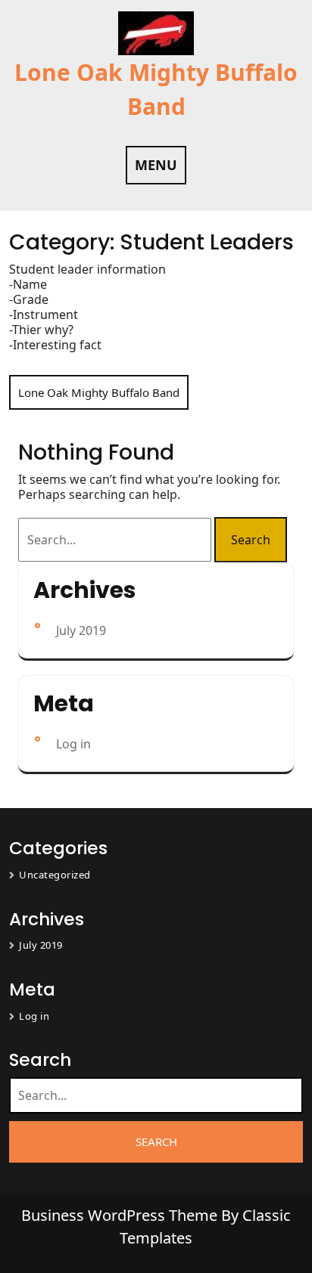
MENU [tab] (156, 165)
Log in (73, 744)
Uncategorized (55, 874)
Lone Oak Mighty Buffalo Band (98, 392)
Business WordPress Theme (121, 1215)
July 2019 (81, 630)
